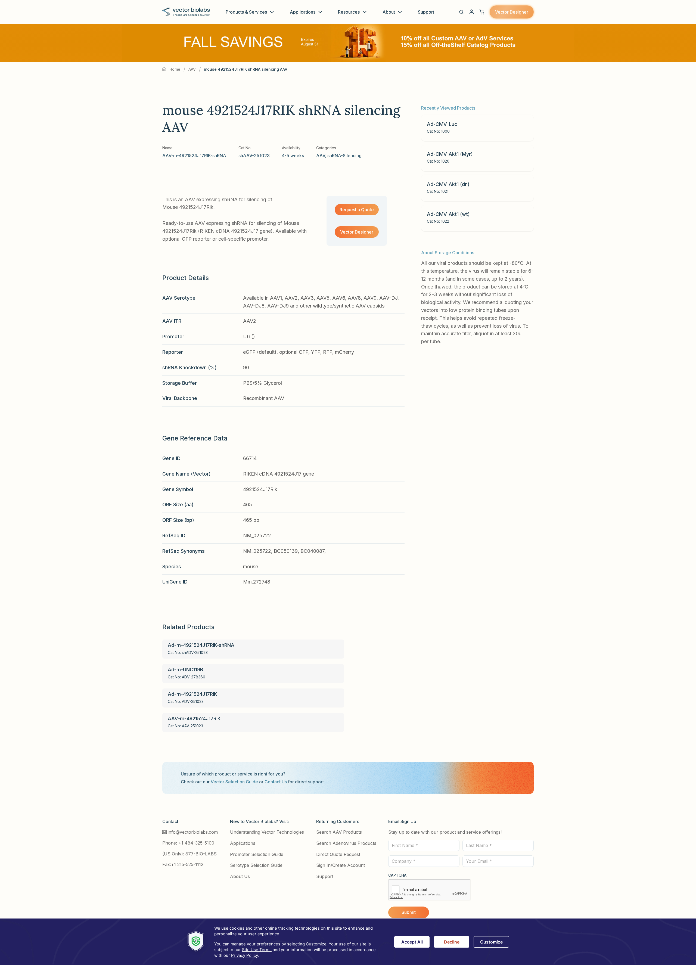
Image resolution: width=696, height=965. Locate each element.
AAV (192, 69)
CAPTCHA (397, 875)
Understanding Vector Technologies (267, 832)
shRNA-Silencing (344, 155)
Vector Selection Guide (234, 781)
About (389, 12)
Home (174, 69)
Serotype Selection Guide (256, 865)
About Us (240, 876)
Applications (302, 12)
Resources (349, 12)
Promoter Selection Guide (256, 854)
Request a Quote (357, 209)
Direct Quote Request (338, 854)
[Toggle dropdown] (272, 12)
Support (426, 12)
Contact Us (276, 781)
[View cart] (481, 12)
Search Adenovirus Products (346, 843)
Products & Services (246, 12)
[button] (461, 12)
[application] (348, 942)
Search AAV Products (339, 832)
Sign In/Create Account (340, 865)
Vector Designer (511, 12)
